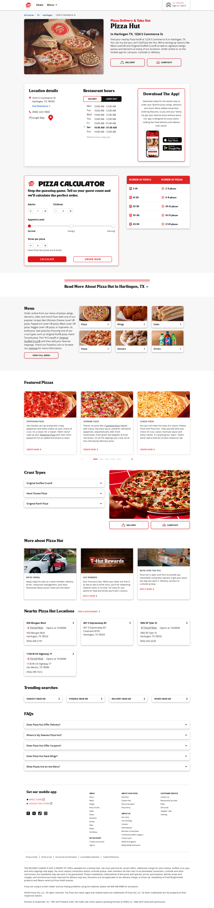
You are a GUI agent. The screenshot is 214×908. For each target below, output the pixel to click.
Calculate (47, 259)
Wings (120, 324)
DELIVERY (92, 99)
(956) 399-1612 (34, 672)
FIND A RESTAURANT (88, 611)
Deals (39, 5)
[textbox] (50, 431)
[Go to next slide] (132, 459)
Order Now (93, 259)
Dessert (121, 348)
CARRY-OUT (111, 99)
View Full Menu (41, 355)
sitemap (33, 348)
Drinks (157, 348)
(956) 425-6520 (148, 641)
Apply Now (89, 595)
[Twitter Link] (35, 813)
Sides (156, 324)
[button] (64, 483)
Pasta (84, 348)
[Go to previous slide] (82, 459)
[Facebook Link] (29, 813)
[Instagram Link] (47, 813)
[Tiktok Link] (41, 813)
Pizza (84, 324)
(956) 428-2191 (34, 641)
